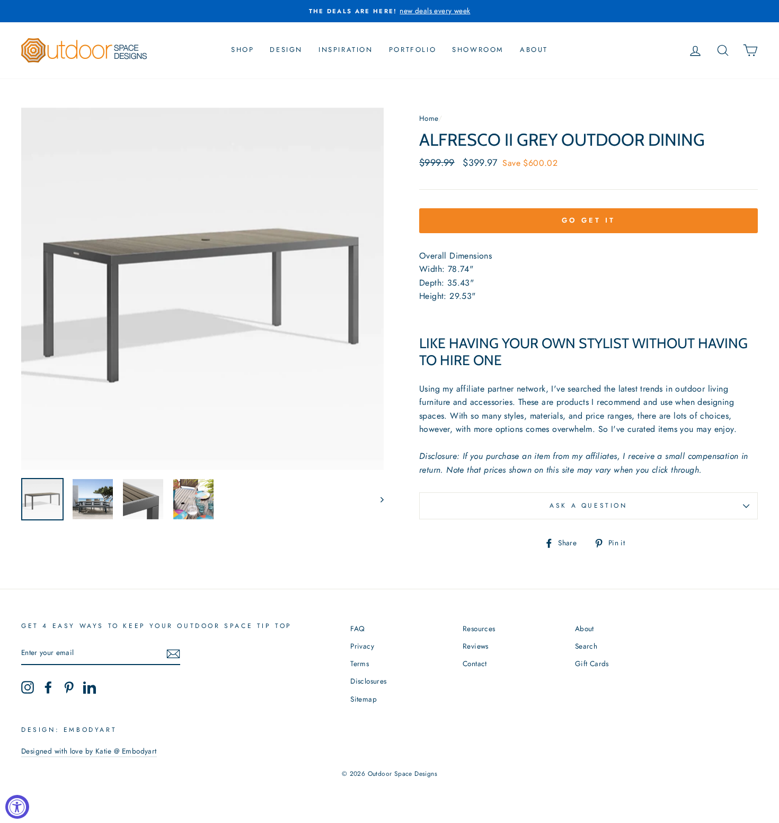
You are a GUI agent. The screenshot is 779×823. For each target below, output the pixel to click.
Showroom (478, 50)
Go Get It (588, 220)
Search (586, 646)
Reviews (476, 646)
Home (428, 118)
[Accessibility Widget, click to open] (17, 807)
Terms (359, 663)
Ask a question (588, 505)
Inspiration (345, 50)
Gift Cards (592, 663)
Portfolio (412, 50)
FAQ (357, 628)
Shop (242, 50)
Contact (475, 663)
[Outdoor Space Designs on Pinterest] (69, 687)
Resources (479, 628)
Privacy (362, 646)
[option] (389, 11)
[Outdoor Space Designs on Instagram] (27, 687)
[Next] (377, 499)
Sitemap (363, 699)
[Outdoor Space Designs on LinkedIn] (89, 687)
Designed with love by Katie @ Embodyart (89, 751)
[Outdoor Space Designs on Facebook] (48, 687)
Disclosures (368, 681)
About (534, 50)
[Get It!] (173, 653)
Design (286, 50)
